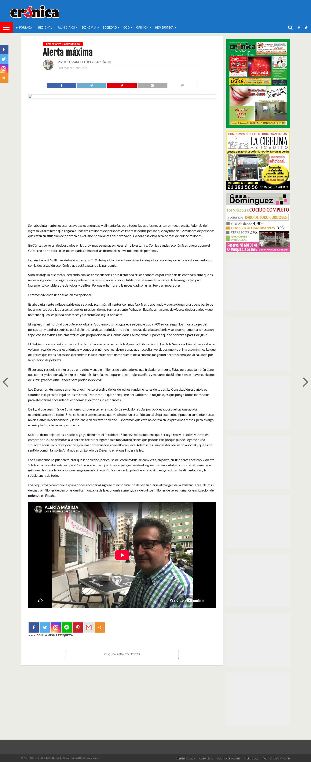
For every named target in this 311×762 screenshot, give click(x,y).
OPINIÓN (142, 27)
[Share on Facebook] (61, 84)
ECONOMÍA (88, 27)
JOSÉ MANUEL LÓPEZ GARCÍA (85, 62)
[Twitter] (45, 627)
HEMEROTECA (164, 27)
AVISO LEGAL (206, 758)
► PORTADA (24, 27)
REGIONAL (45, 27)
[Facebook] (34, 627)
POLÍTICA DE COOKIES (229, 758)
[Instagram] (56, 627)
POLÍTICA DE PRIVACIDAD (276, 758)
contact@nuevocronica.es (85, 758)
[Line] (67, 627)
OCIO (126, 27)
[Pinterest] (78, 627)
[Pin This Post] (122, 84)
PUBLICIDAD (251, 758)
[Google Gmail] (89, 627)
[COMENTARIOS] (182, 84)
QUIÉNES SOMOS (185, 758)
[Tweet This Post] (92, 84)
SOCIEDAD (110, 27)
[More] (100, 627)
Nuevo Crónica (60, 758)
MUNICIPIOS (66, 27)
